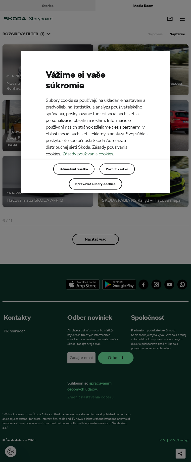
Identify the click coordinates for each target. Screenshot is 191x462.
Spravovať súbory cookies (95, 184)
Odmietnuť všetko (74, 169)
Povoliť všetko (117, 169)
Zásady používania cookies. (88, 153)
